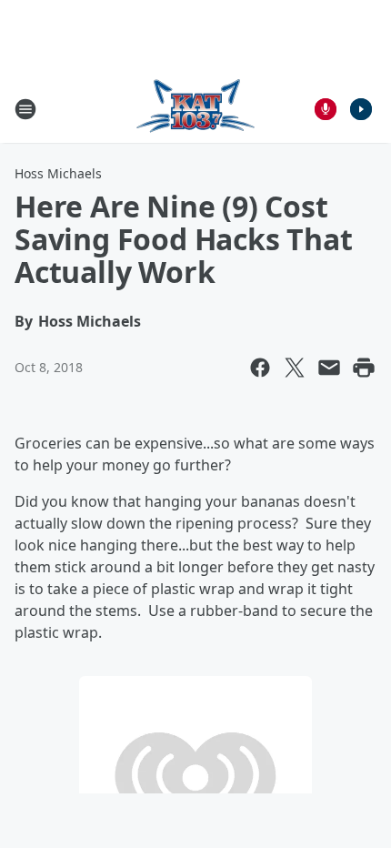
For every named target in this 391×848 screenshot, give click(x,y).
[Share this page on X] (294, 367)
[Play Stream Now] (361, 109)
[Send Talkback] (325, 109)
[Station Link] (195, 108)
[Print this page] (363, 367)
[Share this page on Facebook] (260, 367)
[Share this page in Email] (329, 367)
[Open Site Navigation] (25, 109)
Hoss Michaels (58, 173)
